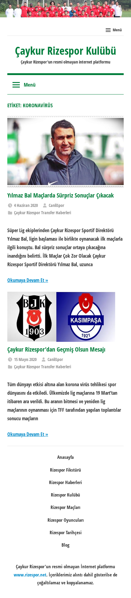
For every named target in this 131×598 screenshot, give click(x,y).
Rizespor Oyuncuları (66, 520)
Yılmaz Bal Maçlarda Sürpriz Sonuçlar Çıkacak (60, 195)
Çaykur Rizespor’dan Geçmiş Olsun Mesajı (56, 349)
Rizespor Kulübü (65, 495)
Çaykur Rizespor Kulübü (65, 50)
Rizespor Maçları (65, 507)
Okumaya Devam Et (25, 280)
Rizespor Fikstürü (65, 470)
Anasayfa (65, 457)
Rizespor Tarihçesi (66, 532)
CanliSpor (56, 205)
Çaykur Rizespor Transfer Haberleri (42, 212)
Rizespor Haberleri (65, 482)
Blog (65, 545)
